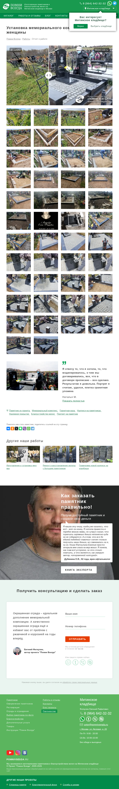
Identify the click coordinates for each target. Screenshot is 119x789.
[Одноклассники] (12, 428)
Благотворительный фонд (44, 785)
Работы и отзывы (29, 16)
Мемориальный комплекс (44, 410)
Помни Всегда (13, 39)
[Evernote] (20, 428)
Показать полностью (73, 401)
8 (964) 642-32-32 (94, 3)
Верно (80, 26)
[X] (16, 428)
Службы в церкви (71, 785)
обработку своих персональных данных (79, 682)
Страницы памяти (17, 785)
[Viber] (24, 428)
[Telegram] (32, 428)
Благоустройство (15, 719)
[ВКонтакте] (8, 428)
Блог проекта (49, 707)
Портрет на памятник (67, 414)
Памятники (12, 700)
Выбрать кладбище (101, 26)
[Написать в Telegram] (114, 3)
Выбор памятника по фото (20, 715)
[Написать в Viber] (83, 660)
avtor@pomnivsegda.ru (96, 724)
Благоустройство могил (43, 414)
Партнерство (49, 711)
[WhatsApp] (28, 428)
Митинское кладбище (88, 702)
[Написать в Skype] (90, 660)
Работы (26, 39)
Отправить (77, 639)
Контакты (61, 16)
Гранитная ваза (67, 410)
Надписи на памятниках (89, 410)
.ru (17, 759)
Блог (48, 16)
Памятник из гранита (19, 410)
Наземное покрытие (19, 414)
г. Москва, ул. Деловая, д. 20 (93, 729)
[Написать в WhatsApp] (109, 3)
